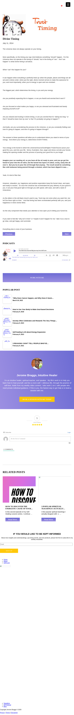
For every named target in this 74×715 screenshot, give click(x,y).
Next (67, 234)
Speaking (7, 703)
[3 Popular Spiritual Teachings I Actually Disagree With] (55, 489)
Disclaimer (14, 712)
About (5, 561)
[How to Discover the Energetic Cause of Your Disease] (19, 489)
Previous (8, 234)
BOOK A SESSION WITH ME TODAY (37, 399)
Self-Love (7, 563)
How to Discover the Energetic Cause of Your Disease (18, 508)
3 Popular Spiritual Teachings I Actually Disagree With (52, 508)
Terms (8, 712)
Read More (12, 520)
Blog (5, 706)
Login (69, 432)
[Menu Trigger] (68, 4)
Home (5, 559)
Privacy (2, 712)
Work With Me (37, 278)
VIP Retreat (7, 705)
